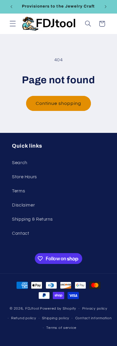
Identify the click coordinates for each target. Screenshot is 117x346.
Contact (20, 233)
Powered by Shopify (58, 308)
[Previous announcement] (11, 6)
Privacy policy (94, 308)
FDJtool (32, 308)
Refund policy (23, 318)
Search (19, 163)
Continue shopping (59, 103)
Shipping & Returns (32, 219)
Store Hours (24, 177)
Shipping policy (55, 318)
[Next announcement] (105, 6)
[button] (13, 24)
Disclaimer (23, 205)
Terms (18, 191)
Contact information (93, 318)
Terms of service (61, 327)
